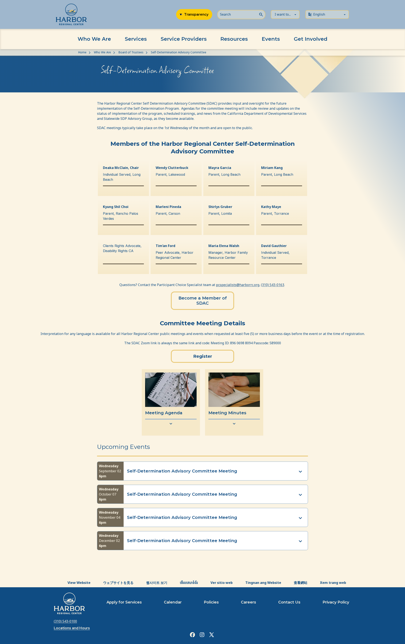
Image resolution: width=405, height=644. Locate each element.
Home (82, 52)
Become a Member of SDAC (202, 301)
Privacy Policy (336, 602)
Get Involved (310, 39)
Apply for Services (124, 602)
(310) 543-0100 (65, 621)
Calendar (173, 602)
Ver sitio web (222, 582)
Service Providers (184, 39)
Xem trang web (333, 582)
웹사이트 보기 (156, 582)
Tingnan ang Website (263, 582)
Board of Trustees (130, 52)
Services (136, 39)
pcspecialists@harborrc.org (237, 284)
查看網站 (300, 582)
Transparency (196, 14)
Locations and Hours (72, 628)
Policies (211, 602)
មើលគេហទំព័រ (189, 582)
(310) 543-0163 (272, 284)
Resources (234, 39)
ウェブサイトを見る (118, 582)
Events (271, 39)
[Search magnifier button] (261, 14)
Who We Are (94, 39)
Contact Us (289, 602)
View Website (79, 582)
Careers (248, 602)
